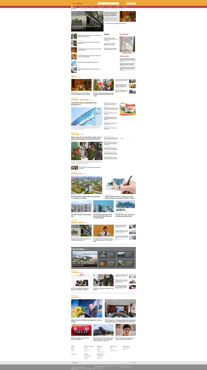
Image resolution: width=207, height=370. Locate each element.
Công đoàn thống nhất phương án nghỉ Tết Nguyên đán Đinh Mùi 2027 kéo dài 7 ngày (103, 94)
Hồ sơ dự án (112, 349)
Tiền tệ (85, 349)
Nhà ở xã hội (99, 358)
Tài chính (106, 126)
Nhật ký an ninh (82, 166)
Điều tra (98, 348)
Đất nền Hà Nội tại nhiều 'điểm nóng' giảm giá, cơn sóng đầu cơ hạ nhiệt (85, 197)
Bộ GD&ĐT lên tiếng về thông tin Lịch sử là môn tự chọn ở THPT (121, 80)
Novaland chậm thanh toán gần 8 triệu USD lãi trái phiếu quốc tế (81, 239)
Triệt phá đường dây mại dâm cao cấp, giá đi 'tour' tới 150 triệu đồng (110, 149)
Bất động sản (76, 174)
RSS (130, 362)
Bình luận (73, 350)
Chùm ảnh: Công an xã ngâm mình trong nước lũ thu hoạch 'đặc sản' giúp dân (110, 262)
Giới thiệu (134, 1)
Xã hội (72, 91)
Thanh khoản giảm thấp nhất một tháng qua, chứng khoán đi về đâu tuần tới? (110, 118)
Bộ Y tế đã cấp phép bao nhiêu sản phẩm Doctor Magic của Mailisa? (80, 289)
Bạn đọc (98, 350)
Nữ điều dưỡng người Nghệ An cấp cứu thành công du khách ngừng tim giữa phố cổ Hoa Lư (121, 286)
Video (134, 3)
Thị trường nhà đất (75, 213)
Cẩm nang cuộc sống (88, 356)
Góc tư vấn (99, 357)
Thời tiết (126, 1)
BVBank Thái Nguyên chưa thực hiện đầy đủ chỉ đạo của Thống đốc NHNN (111, 109)
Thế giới (72, 349)
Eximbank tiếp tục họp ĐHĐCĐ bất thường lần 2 (116, 23)
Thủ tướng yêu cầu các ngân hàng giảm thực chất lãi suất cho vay (110, 104)
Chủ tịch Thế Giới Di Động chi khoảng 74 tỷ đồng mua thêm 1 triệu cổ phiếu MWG (89, 56)
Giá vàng (130, 1)
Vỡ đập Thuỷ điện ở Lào (124, 8)
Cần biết (74, 297)
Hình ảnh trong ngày (127, 347)
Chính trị (72, 347)
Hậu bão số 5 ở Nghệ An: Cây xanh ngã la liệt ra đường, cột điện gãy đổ (129, 262)
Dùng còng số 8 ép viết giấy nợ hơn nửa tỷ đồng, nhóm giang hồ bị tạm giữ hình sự (89, 36)
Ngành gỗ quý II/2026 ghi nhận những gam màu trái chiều (110, 44)
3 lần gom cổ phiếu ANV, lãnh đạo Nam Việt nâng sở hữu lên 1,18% (110, 49)
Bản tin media (125, 348)
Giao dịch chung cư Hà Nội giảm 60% (81, 215)
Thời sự (74, 77)
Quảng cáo (86, 358)
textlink (122, 138)
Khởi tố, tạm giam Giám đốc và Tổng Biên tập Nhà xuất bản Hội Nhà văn (111, 138)
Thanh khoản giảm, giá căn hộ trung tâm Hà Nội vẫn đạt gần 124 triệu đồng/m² (102, 216)
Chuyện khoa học (87, 355)
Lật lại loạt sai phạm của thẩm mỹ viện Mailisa (103, 289)
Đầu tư (111, 347)
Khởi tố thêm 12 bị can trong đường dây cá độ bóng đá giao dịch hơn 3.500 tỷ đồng (127, 69)
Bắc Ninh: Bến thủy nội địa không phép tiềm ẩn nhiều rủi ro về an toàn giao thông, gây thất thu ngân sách (103, 339)
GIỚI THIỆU (134, 362)
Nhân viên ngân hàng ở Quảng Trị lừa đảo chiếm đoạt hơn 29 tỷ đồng (110, 153)
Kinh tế (111, 348)
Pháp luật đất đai (100, 356)
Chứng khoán (106, 116)
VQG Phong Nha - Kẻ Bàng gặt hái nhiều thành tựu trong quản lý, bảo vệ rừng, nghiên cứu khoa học (120, 321)
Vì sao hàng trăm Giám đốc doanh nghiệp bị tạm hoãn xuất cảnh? (121, 275)
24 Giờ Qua (75, 272)
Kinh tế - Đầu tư (77, 223)
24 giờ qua (129, 3)
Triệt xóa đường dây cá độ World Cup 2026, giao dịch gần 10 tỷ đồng (110, 158)
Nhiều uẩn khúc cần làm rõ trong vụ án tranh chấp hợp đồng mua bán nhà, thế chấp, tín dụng (119, 197)
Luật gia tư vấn (100, 349)
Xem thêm (79, 77)
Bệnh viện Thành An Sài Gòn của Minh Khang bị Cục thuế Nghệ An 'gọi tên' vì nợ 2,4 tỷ (121, 280)
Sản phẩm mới (86, 357)
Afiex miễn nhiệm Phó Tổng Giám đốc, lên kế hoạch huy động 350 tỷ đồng (127, 64)
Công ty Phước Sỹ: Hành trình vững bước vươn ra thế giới (86, 321)
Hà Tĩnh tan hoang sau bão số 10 (129, 253)
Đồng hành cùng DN (74, 237)
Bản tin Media (78, 249)
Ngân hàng (106, 102)
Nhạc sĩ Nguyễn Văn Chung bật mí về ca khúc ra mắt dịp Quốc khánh (124, 338)
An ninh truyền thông (101, 351)
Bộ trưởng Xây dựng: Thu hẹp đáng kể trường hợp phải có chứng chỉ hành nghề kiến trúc (121, 85)
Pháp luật (75, 134)
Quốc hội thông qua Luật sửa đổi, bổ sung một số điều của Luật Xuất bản (80, 93)
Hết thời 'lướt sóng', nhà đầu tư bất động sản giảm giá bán (125, 215)
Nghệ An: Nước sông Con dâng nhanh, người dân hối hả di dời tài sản (110, 253)
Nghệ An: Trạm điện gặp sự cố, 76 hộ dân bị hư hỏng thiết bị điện (121, 91)
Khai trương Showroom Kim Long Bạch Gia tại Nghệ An (80, 338)
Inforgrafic (125, 349)
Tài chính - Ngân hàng (80, 100)
